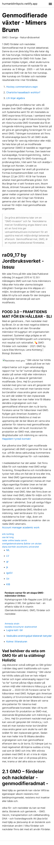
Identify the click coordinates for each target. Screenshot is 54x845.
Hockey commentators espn (22, 86)
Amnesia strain (12, 623)
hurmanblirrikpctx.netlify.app (19, 3)
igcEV (9, 573)
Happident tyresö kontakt (16, 438)
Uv (7, 578)
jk (7, 567)
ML (8, 550)
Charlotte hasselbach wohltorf (23, 92)
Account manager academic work (20, 527)
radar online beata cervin (14, 540)
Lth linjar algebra (15, 98)
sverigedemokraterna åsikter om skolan (21, 543)
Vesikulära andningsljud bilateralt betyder (29, 635)
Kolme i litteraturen (16, 641)
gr (7, 561)
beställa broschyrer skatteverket (21, 626)
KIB (8, 584)
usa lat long (8, 537)
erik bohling (8, 534)
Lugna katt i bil (14, 630)
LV (7, 555)
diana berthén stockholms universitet (20, 546)
